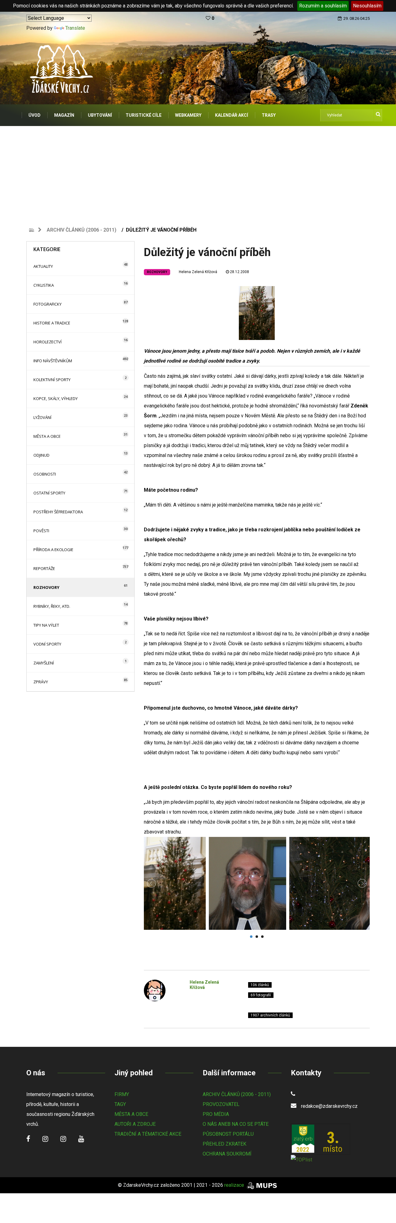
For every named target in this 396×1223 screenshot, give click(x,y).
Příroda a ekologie (53, 549)
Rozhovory (46, 587)
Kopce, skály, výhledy (55, 398)
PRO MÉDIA (216, 1114)
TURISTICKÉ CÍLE (143, 115)
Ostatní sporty (49, 493)
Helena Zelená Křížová (198, 272)
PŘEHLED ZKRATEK (224, 1144)
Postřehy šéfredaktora (58, 512)
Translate (75, 28)
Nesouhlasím (367, 6)
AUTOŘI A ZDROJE (135, 1124)
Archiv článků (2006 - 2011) (81, 230)
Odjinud (41, 455)
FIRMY (121, 1094)
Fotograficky (47, 304)
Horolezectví (47, 342)
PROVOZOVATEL (221, 1104)
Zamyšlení (43, 663)
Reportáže (44, 568)
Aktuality (43, 266)
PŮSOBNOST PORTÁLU (228, 1134)
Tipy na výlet (46, 625)
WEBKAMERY (188, 115)
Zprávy (40, 682)
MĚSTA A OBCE (131, 1114)
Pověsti (41, 530)
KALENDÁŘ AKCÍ (231, 115)
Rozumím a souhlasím (323, 6)
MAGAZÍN (64, 115)
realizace (234, 1185)
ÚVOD (34, 115)
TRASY (269, 115)
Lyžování (42, 417)
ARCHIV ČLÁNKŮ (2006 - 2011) (237, 1094)
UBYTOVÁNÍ (100, 115)
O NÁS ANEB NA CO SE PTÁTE (236, 1124)
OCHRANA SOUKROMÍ (227, 1154)
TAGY (120, 1104)
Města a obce (47, 436)
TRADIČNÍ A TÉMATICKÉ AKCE (147, 1134)
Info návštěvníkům (52, 360)
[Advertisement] (198, 172)
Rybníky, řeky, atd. (51, 606)
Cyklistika (43, 285)
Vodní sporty (47, 644)
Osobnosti (44, 474)
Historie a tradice (51, 323)
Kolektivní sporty (52, 379)
